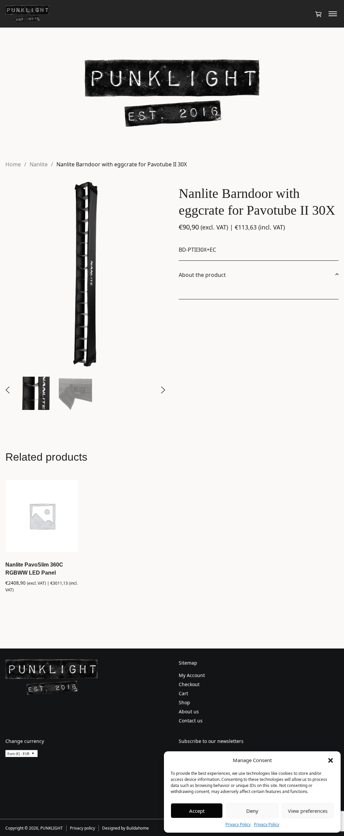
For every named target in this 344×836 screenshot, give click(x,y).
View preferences (308, 810)
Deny (252, 810)
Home (13, 164)
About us (189, 711)
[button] (330, 760)
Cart (183, 693)
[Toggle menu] (333, 14)
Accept (197, 810)
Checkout (189, 684)
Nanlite (39, 164)
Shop (184, 702)
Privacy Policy (238, 824)
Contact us (191, 720)
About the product (202, 275)
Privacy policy (82, 828)
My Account (192, 675)
